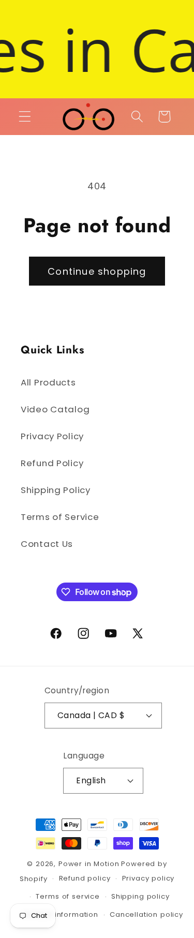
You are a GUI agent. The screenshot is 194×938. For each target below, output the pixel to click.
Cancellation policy (146, 914)
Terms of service (67, 896)
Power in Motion (89, 864)
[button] (25, 116)
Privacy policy (148, 878)
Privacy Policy (52, 436)
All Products (48, 382)
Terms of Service (60, 517)
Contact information (60, 914)
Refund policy (85, 878)
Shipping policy (140, 896)
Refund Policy (52, 463)
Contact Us (47, 544)
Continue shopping (97, 271)
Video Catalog (55, 409)
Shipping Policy (56, 490)
